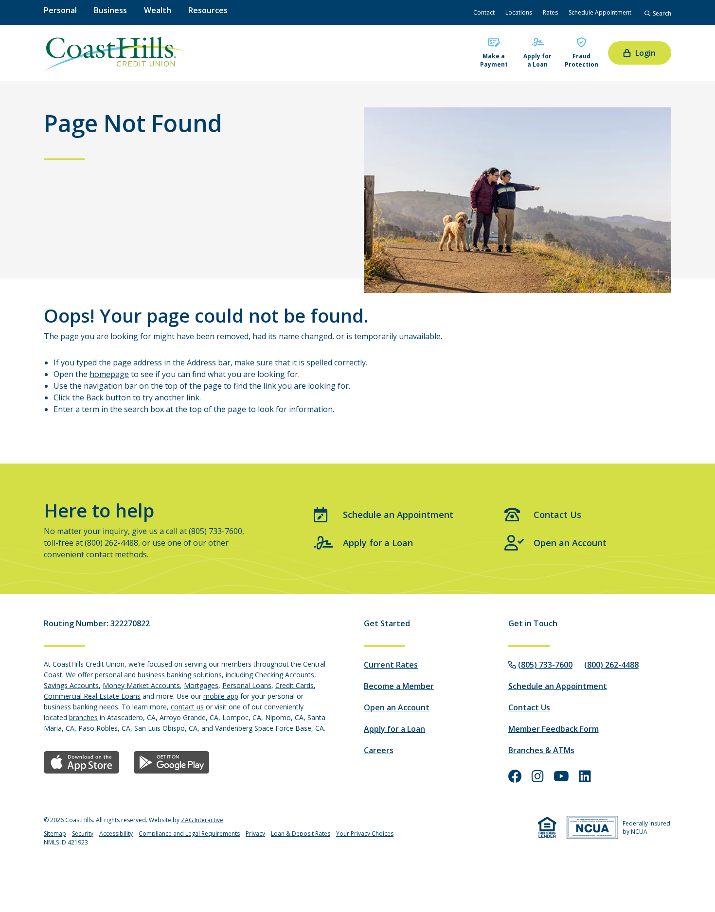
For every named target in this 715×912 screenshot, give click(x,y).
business (151, 674)
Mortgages (201, 685)
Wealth (157, 10)
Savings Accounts (71, 685)
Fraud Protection (581, 60)
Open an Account (570, 543)
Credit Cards (294, 685)
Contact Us (557, 514)
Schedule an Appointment (398, 514)
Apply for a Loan (537, 60)
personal (108, 674)
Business (110, 10)
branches (83, 717)
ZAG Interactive (202, 820)
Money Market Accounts (141, 685)
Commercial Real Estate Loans (92, 696)
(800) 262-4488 (611, 664)
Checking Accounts (284, 674)
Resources (208, 10)
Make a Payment (494, 60)
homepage (109, 374)
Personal (60, 10)
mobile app (220, 696)
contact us (187, 706)
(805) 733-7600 (545, 664)
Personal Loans (246, 685)
